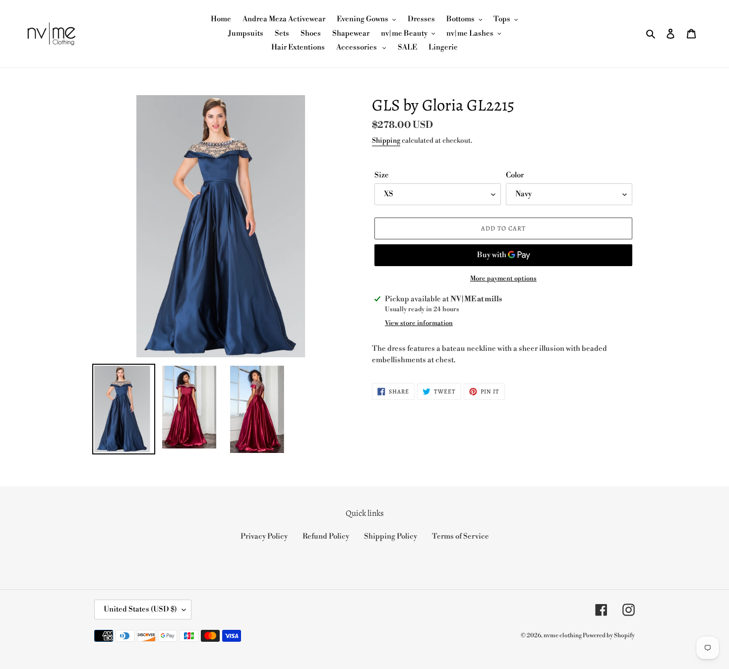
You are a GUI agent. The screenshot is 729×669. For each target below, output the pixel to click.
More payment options (503, 278)
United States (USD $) (140, 609)
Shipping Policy (390, 536)
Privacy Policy (264, 536)
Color (515, 175)
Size (381, 175)
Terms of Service (460, 536)
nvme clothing (563, 635)
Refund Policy (326, 536)
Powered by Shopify (609, 635)
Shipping (386, 140)
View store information (419, 323)
